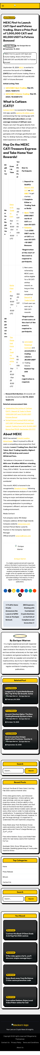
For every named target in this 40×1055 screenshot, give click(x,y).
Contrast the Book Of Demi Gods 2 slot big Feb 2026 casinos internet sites (19, 935)
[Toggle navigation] (2, 6)
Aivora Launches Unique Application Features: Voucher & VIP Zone (18, 739)
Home (5, 866)
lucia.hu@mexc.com (23, 536)
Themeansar (19, 1039)
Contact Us (7, 882)
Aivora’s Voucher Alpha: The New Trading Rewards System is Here (19, 715)
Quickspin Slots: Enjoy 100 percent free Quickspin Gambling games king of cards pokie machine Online (20, 848)
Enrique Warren (25, 46)
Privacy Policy (16, 1042)
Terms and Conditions (31, 1042)
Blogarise (30, 1036)
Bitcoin (5, 877)
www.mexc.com (24, 524)
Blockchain (11, 930)
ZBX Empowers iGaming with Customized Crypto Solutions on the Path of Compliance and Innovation (27, 614)
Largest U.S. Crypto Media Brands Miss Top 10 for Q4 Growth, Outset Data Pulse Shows (19, 693)
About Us (20, 1047)
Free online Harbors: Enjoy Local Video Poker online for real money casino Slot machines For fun (19, 839)
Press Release (9, 17)
